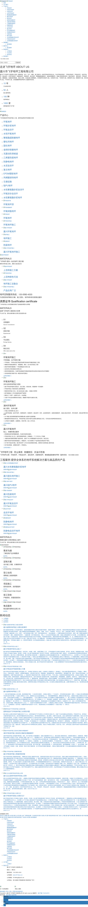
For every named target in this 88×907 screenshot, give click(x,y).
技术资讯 (9, 54)
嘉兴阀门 (56, 815)
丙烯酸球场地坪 (11, 32)
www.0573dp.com (18, 875)
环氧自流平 (10, 11)
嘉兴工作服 (62, 815)
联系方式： (6, 865)
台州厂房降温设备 (26, 815)
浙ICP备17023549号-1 (44, 893)
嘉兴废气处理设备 (71, 815)
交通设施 (9, 34)
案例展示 (5, 42)
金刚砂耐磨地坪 (11, 20)
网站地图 (2, 891)
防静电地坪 (10, 25)
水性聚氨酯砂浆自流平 (13, 37)
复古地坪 (9, 28)
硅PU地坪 (9, 35)
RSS (7, 891)
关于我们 (5, 4)
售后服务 (9, 47)
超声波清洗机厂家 (19, 817)
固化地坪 (9, 18)
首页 (4, 3)
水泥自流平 (10, 27)
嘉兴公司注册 (17, 815)
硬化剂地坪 (10, 16)
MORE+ (5, 556)
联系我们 (5, 56)
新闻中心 (5, 855)
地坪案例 (9, 44)
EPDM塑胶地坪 (11, 30)
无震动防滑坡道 (11, 22)
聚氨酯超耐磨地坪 (11, 15)
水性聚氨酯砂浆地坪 (12, 41)
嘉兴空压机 (5, 817)
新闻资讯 (5, 49)
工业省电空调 (35, 815)
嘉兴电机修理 (50, 815)
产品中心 (5, 6)
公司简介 (9, 864)
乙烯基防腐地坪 (11, 23)
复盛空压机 (11, 817)
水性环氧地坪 (10, 13)
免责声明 (14, 895)
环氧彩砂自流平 (11, 39)
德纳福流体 (79, 815)
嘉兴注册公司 (43, 815)
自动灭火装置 (4, 815)
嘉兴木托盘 (11, 815)
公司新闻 (9, 51)
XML (10, 891)
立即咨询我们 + (7, 376)
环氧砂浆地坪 (10, 10)
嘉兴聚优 (8, 895)
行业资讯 (9, 53)
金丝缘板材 (34, 817)
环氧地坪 (9, 8)
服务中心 (5, 46)
